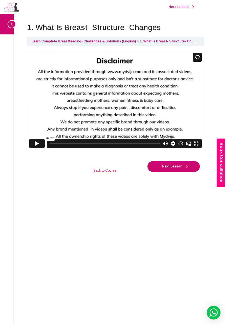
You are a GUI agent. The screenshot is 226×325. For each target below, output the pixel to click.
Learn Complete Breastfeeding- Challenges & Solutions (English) (84, 41)
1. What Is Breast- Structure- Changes (170, 41)
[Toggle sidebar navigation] (8, 24)
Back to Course (104, 170)
